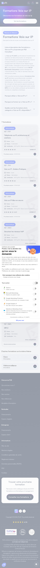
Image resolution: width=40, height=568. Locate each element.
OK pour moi (20, 320)
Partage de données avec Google (11, 277)
